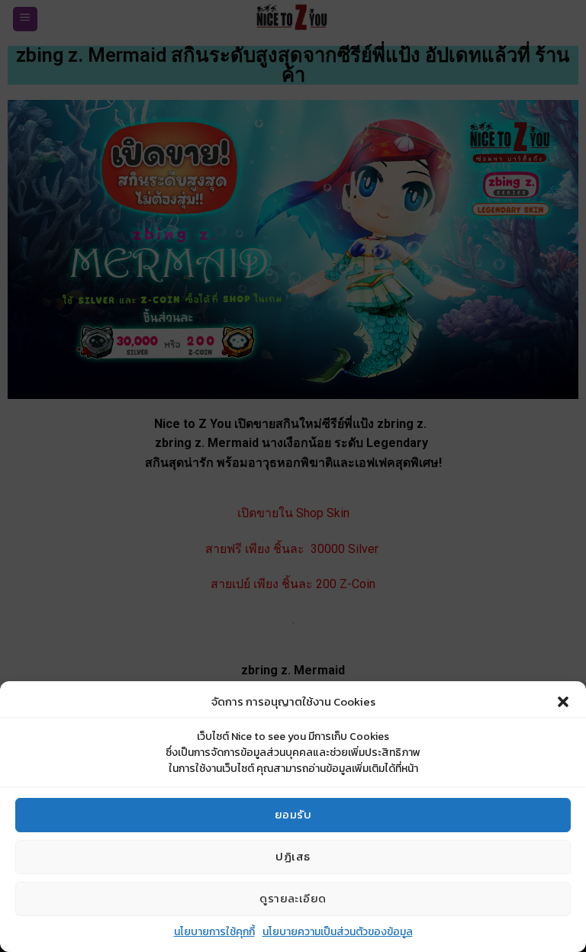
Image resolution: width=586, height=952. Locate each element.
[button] (563, 701)
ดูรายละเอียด (293, 898)
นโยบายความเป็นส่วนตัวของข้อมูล (337, 932)
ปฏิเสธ (292, 856)
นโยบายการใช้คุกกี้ (214, 932)
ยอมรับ (293, 814)
